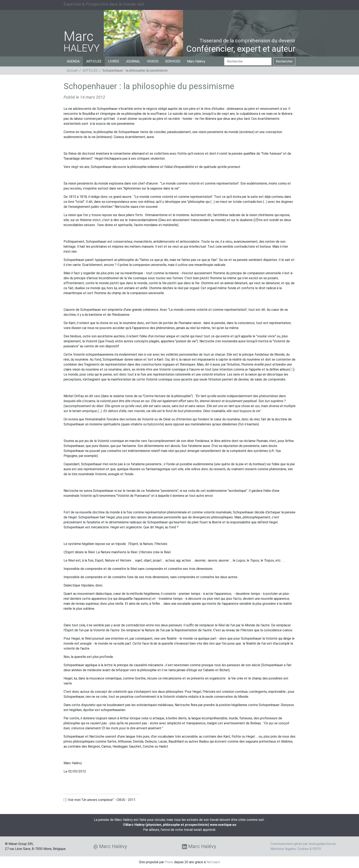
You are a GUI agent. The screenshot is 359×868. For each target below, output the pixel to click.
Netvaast (213, 862)
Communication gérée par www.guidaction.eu (303, 844)
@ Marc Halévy (110, 846)
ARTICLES (93, 61)
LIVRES (113, 61)
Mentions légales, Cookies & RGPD (295, 849)
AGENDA (73, 61)
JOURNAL (133, 61)
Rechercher (284, 61)
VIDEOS (153, 61)
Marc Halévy (196, 61)
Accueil (72, 70)
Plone (169, 862)
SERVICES (172, 61)
